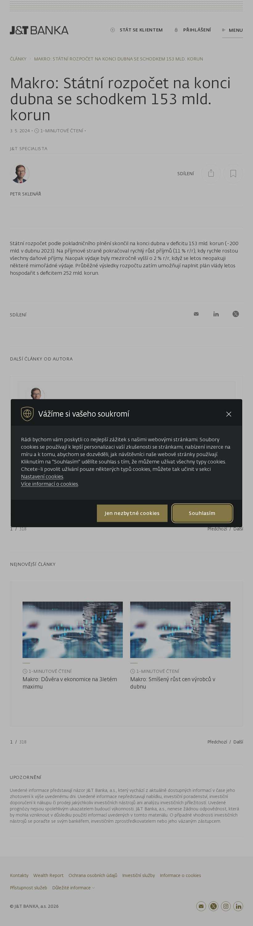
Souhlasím (202, 513)
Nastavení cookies (42, 476)
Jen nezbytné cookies (132, 513)
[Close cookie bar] (229, 414)
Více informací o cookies (49, 483)
